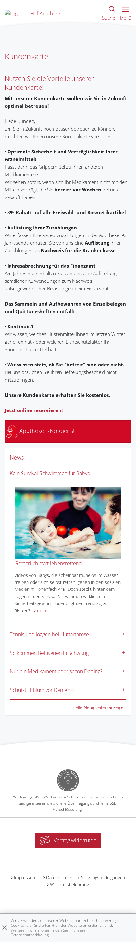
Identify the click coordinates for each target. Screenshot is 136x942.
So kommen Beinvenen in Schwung (49, 652)
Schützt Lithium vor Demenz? (42, 690)
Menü (125, 18)
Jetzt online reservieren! (34, 410)
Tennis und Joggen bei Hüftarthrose (49, 634)
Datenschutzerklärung (30, 935)
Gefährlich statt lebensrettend (48, 563)
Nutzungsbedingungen (103, 877)
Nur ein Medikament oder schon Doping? (56, 671)
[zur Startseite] (32, 13)
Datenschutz (58, 877)
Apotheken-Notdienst (46, 431)
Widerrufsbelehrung (69, 884)
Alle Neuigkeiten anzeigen (101, 707)
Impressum (25, 877)
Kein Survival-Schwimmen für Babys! (50, 473)
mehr (42, 611)
